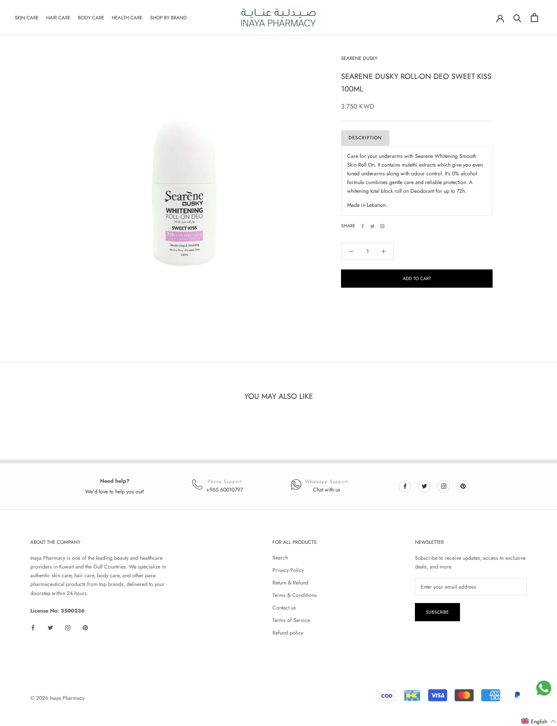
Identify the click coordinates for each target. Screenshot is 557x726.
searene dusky (359, 58)
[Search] (517, 18)
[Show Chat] (543, 688)
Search (280, 557)
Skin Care (27, 17)
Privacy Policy (288, 570)
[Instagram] (443, 485)
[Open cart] (534, 17)
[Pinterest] (382, 226)
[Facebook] (362, 226)
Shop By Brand (168, 17)
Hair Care (58, 17)
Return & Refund (290, 582)
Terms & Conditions (294, 595)
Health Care (127, 17)
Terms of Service (291, 620)
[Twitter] (372, 226)
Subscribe (437, 612)
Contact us (284, 607)
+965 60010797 (224, 489)
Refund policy (287, 632)
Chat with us (326, 489)
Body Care (91, 17)
